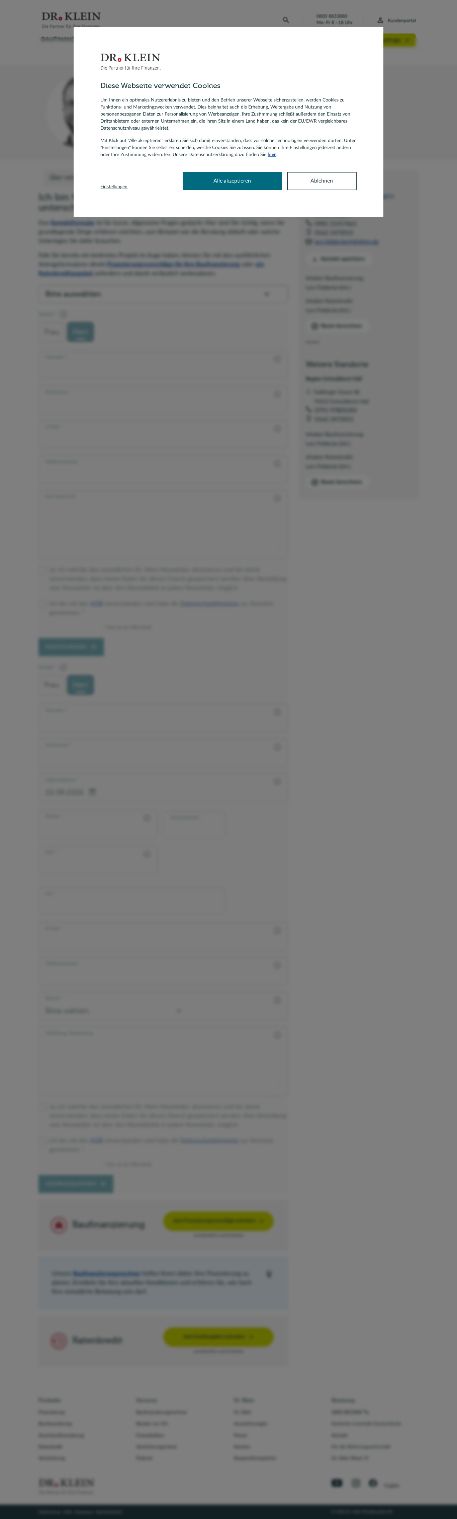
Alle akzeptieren (232, 181)
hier (272, 154)
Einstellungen (113, 187)
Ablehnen (321, 181)
